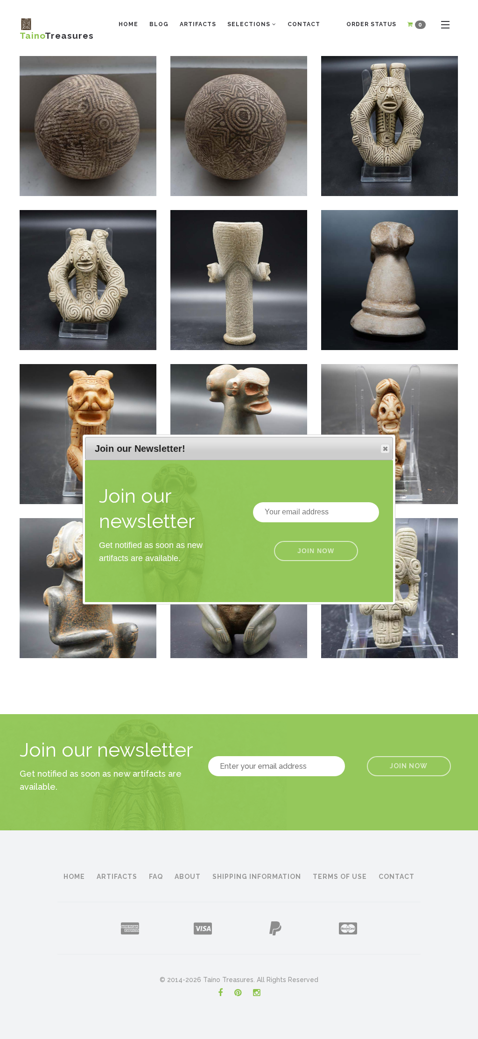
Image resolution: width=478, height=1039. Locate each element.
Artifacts (198, 24)
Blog (159, 24)
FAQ (156, 876)
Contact (304, 24)
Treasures (57, 32)
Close (385, 448)
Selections (249, 24)
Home (128, 24)
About (188, 876)
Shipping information (256, 876)
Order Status (371, 24)
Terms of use (340, 876)
